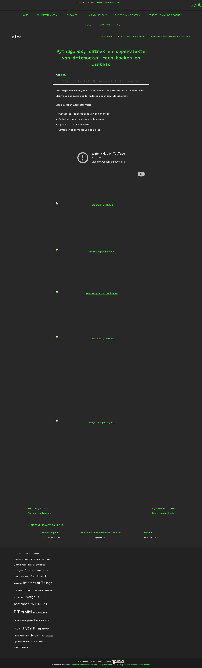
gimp (16, 576)
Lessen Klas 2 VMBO (113, 81)
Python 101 (150, 532)
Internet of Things (37, 583)
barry (68, 81)
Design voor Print (22, 564)
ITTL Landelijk (19, 591)
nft (22, 597)
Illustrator (43, 576)
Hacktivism (24, 576)
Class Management (21, 559)
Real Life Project (21, 636)
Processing (42, 620)
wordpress (21, 647)
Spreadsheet (47, 636)
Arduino (28, 554)
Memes (91, 3)
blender (36, 554)
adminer (17, 553)
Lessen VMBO (133, 81)
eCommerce (39, 564)
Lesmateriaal (77, 3)
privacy (30, 621)
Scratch (35, 635)
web (41, 641)
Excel (63, 75)
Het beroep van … (52, 532)
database (35, 559)
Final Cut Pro (42, 570)
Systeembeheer (22, 641)
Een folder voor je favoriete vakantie (101, 532)
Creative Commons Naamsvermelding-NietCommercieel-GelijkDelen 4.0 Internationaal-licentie (111, 665)
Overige (29, 597)
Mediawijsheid (45, 590)
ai (23, 554)
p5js (39, 597)
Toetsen (34, 641)
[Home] (102, 36)
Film (34, 570)
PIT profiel (23, 612)
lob (35, 591)
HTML (33, 576)
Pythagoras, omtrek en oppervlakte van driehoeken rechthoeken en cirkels (168, 36)
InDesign (18, 583)
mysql (16, 597)
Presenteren (40, 612)
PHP (46, 604)
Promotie (18, 629)
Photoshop (36, 604)
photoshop (22, 604)
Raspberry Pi (43, 628)
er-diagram (18, 570)
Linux (29, 590)
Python (29, 628)
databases (46, 559)
